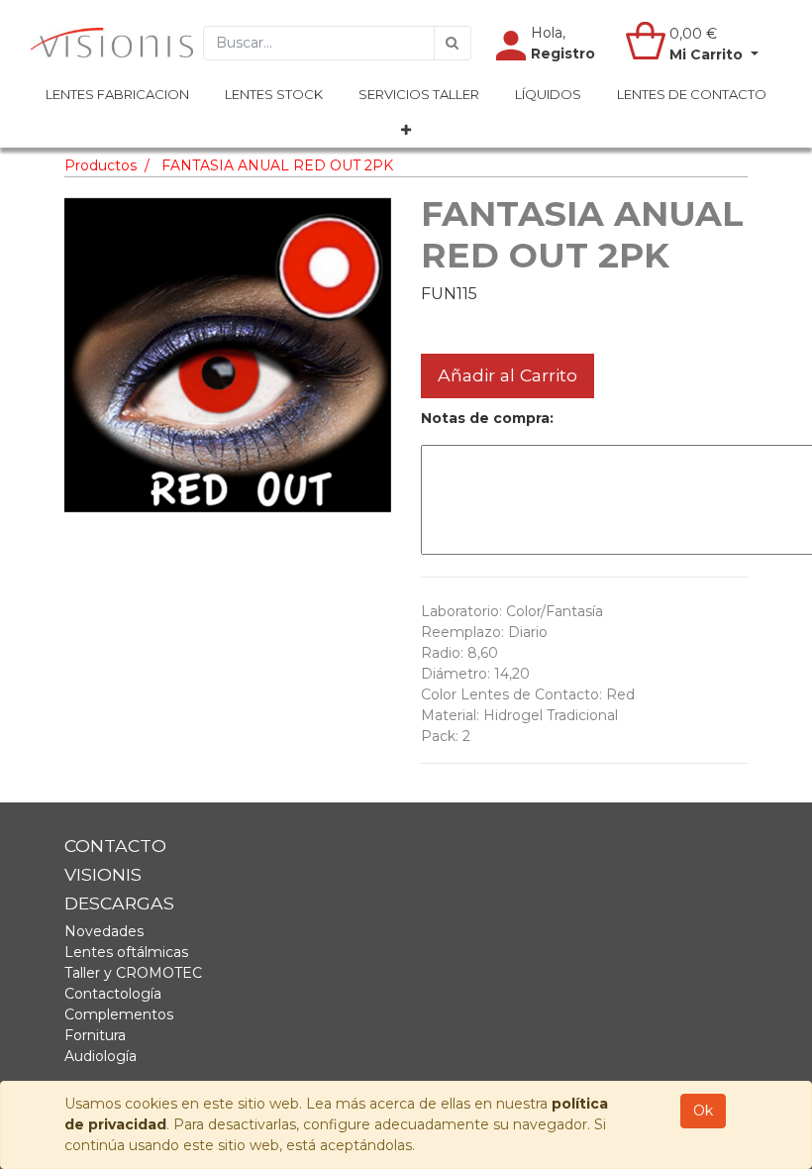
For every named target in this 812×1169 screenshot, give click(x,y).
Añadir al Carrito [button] (507, 375)
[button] (406, 131)
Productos (100, 165)
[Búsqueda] (452, 43)
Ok (703, 1110)
